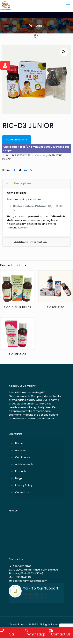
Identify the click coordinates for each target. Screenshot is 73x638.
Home (19, 443)
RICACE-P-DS (55, 307)
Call (12, 634)
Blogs (18, 478)
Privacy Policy (23, 485)
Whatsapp (36, 634)
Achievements (24, 464)
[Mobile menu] (67, 6)
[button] (64, 52)
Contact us (22, 492)
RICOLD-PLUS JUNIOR (17, 307)
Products (20, 471)
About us (20, 450)
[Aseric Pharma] (6, 6)
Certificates (22, 457)
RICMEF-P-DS (17, 354)
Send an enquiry (16, 139)
